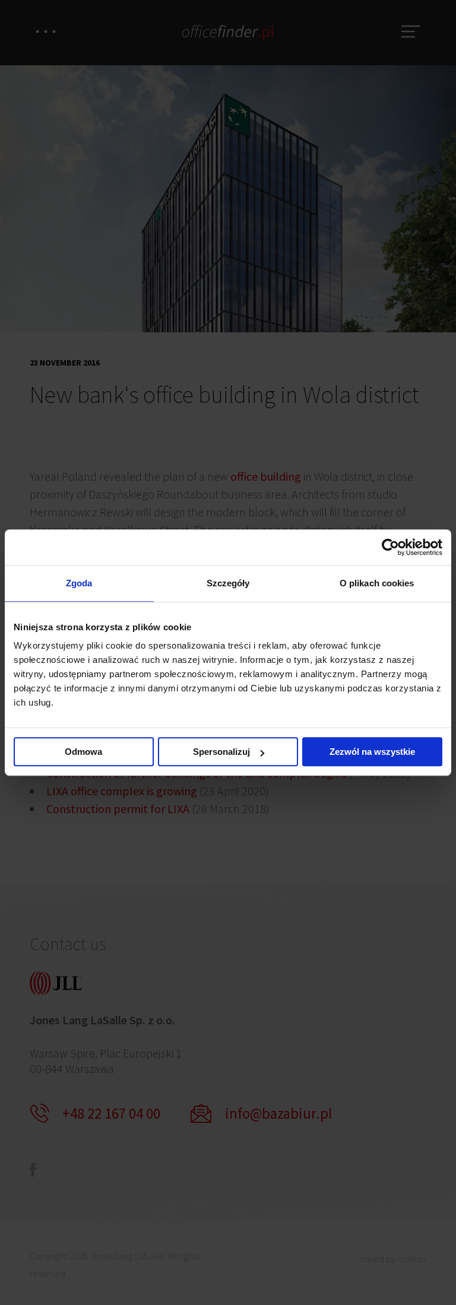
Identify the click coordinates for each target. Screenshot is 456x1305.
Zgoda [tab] (79, 583)
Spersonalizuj (221, 752)
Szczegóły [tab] (228, 583)
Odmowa (83, 752)
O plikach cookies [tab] (377, 583)
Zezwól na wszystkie (372, 752)
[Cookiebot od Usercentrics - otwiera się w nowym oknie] (390, 547)
